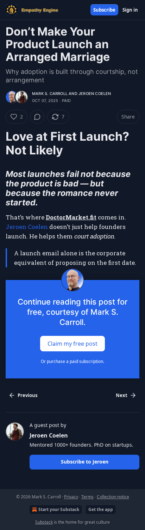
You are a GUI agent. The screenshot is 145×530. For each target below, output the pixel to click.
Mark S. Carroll (50, 93)
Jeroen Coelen (94, 93)
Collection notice (113, 497)
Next (121, 395)
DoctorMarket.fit (71, 217)
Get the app (100, 509)
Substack (44, 522)
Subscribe (104, 10)
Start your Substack (58, 509)
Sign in (130, 10)
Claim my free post (72, 343)
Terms (87, 497)
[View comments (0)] (37, 117)
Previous (27, 395)
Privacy (71, 497)
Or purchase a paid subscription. (72, 361)
